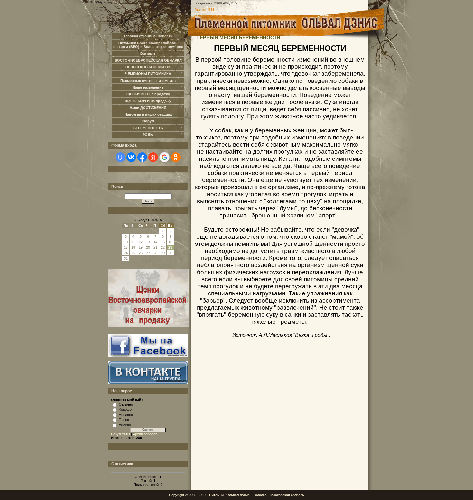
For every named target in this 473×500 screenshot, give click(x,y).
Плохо (124, 420)
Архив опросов (145, 434)
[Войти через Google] (164, 157)
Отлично (126, 404)
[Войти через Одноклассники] (176, 157)
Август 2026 (148, 220)
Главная (200, 9)
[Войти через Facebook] (142, 157)
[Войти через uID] (120, 157)
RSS (211, 9)
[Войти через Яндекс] (153, 157)
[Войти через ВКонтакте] (131, 157)
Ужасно (125, 425)
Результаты (120, 434)
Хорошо (125, 409)
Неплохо (126, 415)
